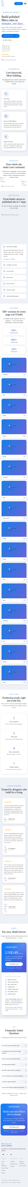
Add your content (10, 290)
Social (4, 600)
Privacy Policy (22, 1165)
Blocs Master (13, 999)
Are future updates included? (8, 1064)
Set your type (9, 277)
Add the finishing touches (12, 296)
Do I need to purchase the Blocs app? (10, 1045)
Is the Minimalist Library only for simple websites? (11, 1052)
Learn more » (16, 1004)
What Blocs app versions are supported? (11, 1070)
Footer (4, 682)
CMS (4, 497)
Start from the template (11, 246)
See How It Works (7, 40)
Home (2, 1161)
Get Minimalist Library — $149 (10, 36)
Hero (4, 395)
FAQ (4, 641)
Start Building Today (14, 1127)
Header (4, 415)
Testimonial (5, 620)
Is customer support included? (9, 1081)
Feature (4, 436)
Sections (3, 1170)
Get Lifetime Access (14, 964)
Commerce (5, 477)
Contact (4, 538)
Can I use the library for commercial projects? (12, 1076)
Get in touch (15, 1093)
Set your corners (10, 283)
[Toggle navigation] (25, 3)
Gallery (4, 559)
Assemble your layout (11, 265)
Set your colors (10, 271)
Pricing (4, 456)
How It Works (4, 1168)
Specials (4, 661)
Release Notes (13, 1164)
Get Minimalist (18, 3)
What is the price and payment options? (11, 1058)
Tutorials (12, 1161)
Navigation (5, 374)
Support (12, 1166)
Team (4, 579)
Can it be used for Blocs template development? (13, 1087)
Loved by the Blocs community (8, 56)
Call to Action (6, 518)
